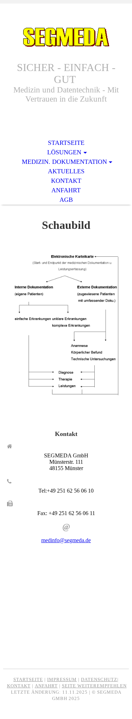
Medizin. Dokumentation (64, 161)
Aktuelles (66, 171)
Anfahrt (66, 190)
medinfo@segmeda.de (66, 540)
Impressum (62, 679)
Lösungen (64, 152)
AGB (66, 199)
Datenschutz (99, 679)
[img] (66, 38)
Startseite (66, 142)
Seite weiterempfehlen (94, 685)
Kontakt (66, 180)
